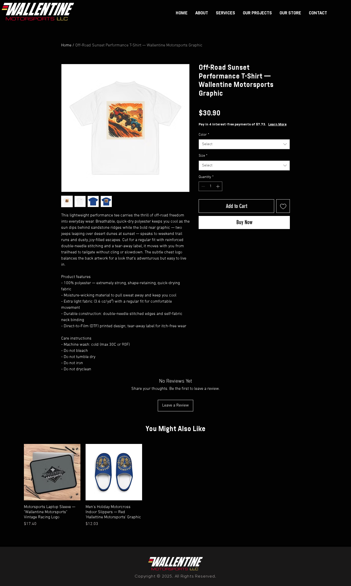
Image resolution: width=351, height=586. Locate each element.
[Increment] (218, 186)
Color (204, 135)
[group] (175, 485)
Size (203, 156)
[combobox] (244, 144)
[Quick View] (52, 472)
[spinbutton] (210, 186)
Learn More (277, 124)
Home (66, 45)
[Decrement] (202, 186)
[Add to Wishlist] (283, 206)
